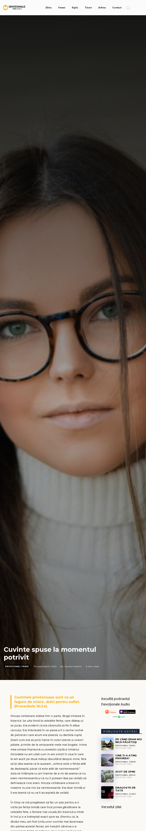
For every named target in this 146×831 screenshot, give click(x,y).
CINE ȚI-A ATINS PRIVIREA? (126, 757)
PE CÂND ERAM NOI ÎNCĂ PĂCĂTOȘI (128, 741)
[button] (128, 7)
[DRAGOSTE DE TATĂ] (107, 792)
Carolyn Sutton (73, 666)
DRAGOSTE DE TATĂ (125, 789)
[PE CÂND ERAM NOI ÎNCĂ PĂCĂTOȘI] (107, 744)
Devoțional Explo (125, 775)
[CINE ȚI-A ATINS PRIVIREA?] (107, 760)
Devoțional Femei (17, 666)
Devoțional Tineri (125, 762)
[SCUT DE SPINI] (107, 776)
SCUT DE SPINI (125, 771)
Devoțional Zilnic (125, 794)
